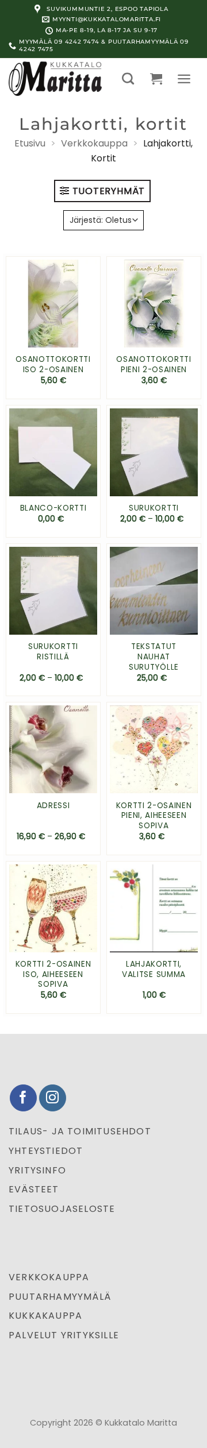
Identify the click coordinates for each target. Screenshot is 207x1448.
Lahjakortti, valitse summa (154, 969)
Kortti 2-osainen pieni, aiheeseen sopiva (154, 816)
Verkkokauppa (94, 143)
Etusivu (29, 143)
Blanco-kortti (53, 508)
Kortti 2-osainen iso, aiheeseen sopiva (53, 974)
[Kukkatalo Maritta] (57, 79)
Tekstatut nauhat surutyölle (154, 657)
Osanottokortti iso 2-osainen (53, 364)
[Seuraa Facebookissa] (23, 1097)
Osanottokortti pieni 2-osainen (153, 364)
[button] (128, 78)
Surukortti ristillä (53, 652)
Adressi (53, 806)
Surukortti (154, 508)
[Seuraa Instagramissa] (52, 1097)
